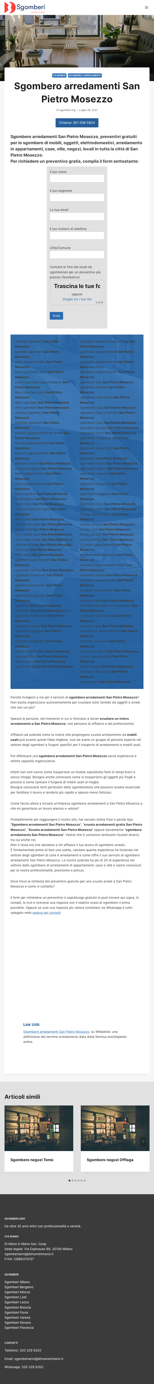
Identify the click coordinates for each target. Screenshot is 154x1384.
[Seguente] (143, 1141)
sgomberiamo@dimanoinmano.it (29, 1254)
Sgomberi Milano (17, 1282)
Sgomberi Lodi (15, 1297)
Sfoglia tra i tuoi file (77, 299)
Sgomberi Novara (18, 1322)
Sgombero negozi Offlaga (110, 1160)
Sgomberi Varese (17, 1317)
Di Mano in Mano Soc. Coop (25, 1244)
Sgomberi (59, 75)
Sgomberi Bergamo (19, 1287)
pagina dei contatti (46, 913)
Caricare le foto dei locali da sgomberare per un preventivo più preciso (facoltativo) (77, 284)
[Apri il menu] (146, 7)
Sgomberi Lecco (17, 1302)
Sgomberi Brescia (18, 1307)
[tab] (69, 1181)
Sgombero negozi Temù (32, 1160)
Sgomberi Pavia (16, 1312)
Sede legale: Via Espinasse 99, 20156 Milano (38, 1249)
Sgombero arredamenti (85, 75)
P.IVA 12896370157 (19, 1259)
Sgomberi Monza (17, 1292)
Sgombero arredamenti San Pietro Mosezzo (56, 1032)
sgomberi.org (67, 110)
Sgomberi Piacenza (19, 1327)
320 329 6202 (30, 1350)
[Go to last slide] (11, 1141)
